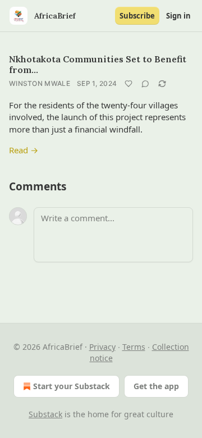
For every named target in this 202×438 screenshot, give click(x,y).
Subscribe (137, 16)
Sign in (178, 16)
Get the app (156, 386)
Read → (23, 150)
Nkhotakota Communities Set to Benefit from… (97, 64)
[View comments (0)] (145, 83)
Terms (133, 346)
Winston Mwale (39, 83)
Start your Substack (71, 386)
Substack (45, 414)
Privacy (102, 346)
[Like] (128, 83)
